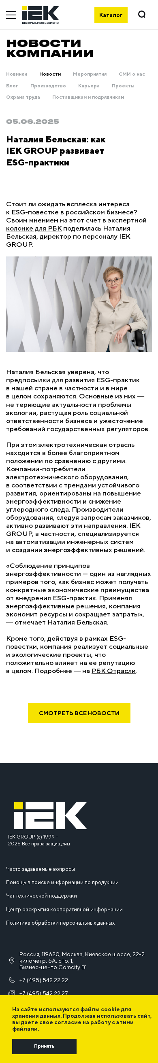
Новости (50, 74)
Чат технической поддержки (41, 896)
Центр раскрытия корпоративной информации (64, 909)
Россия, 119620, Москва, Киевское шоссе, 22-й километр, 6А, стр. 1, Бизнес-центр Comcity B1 (82, 960)
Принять (44, 1046)
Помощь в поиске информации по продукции (62, 882)
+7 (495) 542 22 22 (43, 980)
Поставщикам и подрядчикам (88, 97)
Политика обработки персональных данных (60, 923)
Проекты (123, 86)
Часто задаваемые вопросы (40, 869)
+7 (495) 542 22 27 (43, 993)
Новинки (16, 74)
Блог (12, 86)
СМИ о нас (132, 74)
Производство (48, 86)
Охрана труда (23, 97)
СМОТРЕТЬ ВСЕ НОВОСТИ (79, 713)
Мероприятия (90, 74)
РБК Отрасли (114, 671)
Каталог (111, 15)
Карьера (89, 86)
